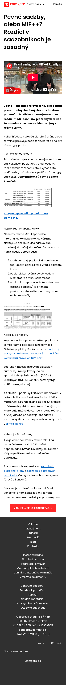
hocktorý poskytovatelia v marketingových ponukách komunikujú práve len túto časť (31, 353)
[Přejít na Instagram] (13, 643)
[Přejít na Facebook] (5, 643)
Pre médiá (33, 537)
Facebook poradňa (32, 590)
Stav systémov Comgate (32, 603)
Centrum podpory (32, 586)
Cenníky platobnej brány (33, 568)
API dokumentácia (32, 599)
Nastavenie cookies (16, 651)
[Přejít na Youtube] (28, 643)
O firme (33, 524)
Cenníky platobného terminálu (33, 572)
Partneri (33, 595)
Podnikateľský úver (33, 564)
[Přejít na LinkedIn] (21, 643)
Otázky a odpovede (33, 608)
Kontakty (33, 546)
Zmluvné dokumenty (33, 577)
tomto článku (14, 424)
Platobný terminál (33, 559)
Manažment (33, 528)
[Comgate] (14, 4)
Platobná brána (33, 555)
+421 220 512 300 (26, 634)
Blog (33, 542)
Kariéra (33, 533)
